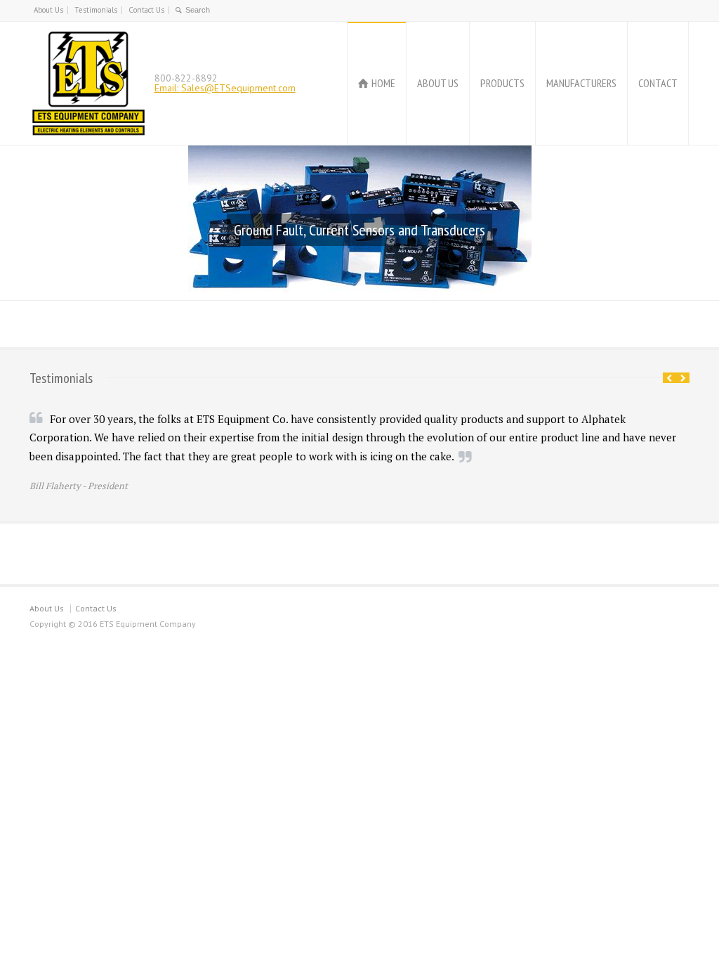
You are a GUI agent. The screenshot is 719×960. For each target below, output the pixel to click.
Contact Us (146, 10)
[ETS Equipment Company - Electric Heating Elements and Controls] (88, 83)
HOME (383, 83)
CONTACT (658, 83)
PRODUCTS (502, 83)
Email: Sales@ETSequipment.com (225, 88)
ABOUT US (438, 83)
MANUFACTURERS (581, 83)
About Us (48, 10)
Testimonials (95, 10)
